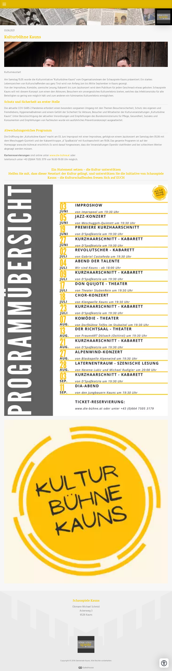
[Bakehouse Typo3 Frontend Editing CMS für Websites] (86, 669)
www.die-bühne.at (60, 155)
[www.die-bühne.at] (86, 502)
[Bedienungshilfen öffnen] (164, 663)
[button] (86, 4)
